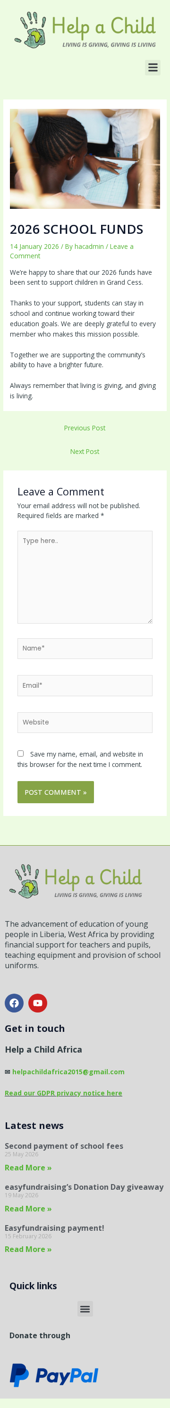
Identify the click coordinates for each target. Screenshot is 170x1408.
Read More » (28, 1167)
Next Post (84, 451)
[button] (153, 67)
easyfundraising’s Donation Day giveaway (84, 1187)
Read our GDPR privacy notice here (63, 1092)
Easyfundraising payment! (54, 1228)
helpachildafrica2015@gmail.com (67, 1071)
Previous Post (84, 427)
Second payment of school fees (64, 1146)
